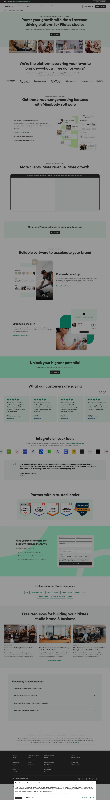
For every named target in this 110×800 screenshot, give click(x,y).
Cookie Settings (29, 797)
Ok (19, 797)
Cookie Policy (92, 797)
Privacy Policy (85, 797)
